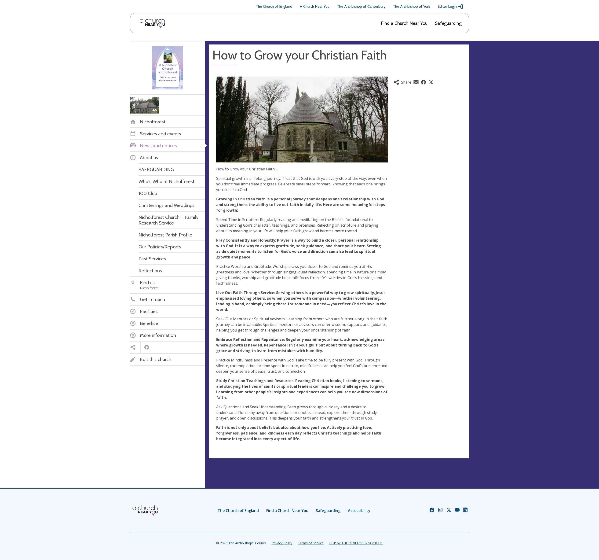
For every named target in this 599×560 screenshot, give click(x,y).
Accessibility (359, 510)
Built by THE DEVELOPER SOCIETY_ (356, 543)
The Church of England (274, 6)
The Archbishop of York (411, 6)
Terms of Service (311, 543)
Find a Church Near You (404, 23)
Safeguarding (448, 23)
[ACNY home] (152, 23)
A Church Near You (314, 6)
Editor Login (447, 6)
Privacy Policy (282, 543)
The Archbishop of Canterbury (361, 6)
